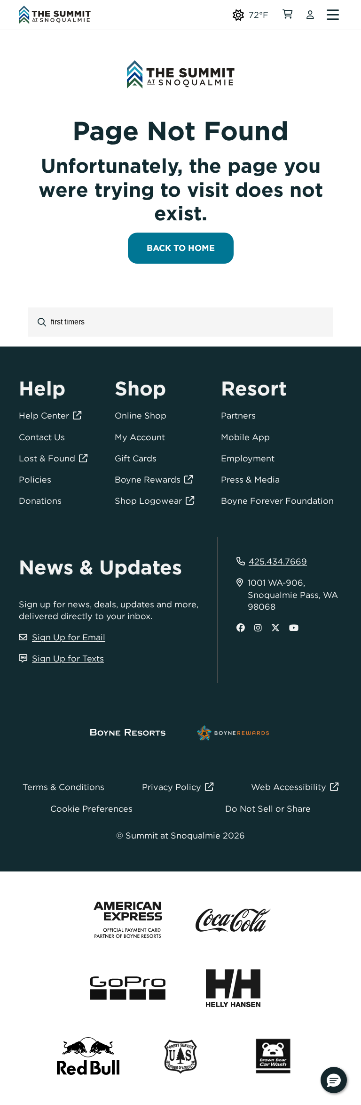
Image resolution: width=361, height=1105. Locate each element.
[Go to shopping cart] (287, 15)
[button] (334, 1080)
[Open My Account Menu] (310, 15)
